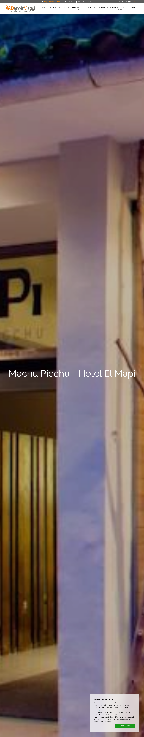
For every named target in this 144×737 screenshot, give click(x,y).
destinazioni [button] (53, 7)
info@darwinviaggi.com (52, 2)
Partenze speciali (76, 8)
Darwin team (120, 8)
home (43, 7)
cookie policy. (99, 710)
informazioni (103, 7)
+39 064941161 (69, 2)
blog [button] (112, 7)
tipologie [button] (65, 7)
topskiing (92, 7)
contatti (133, 7)
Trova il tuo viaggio (125, 2)
